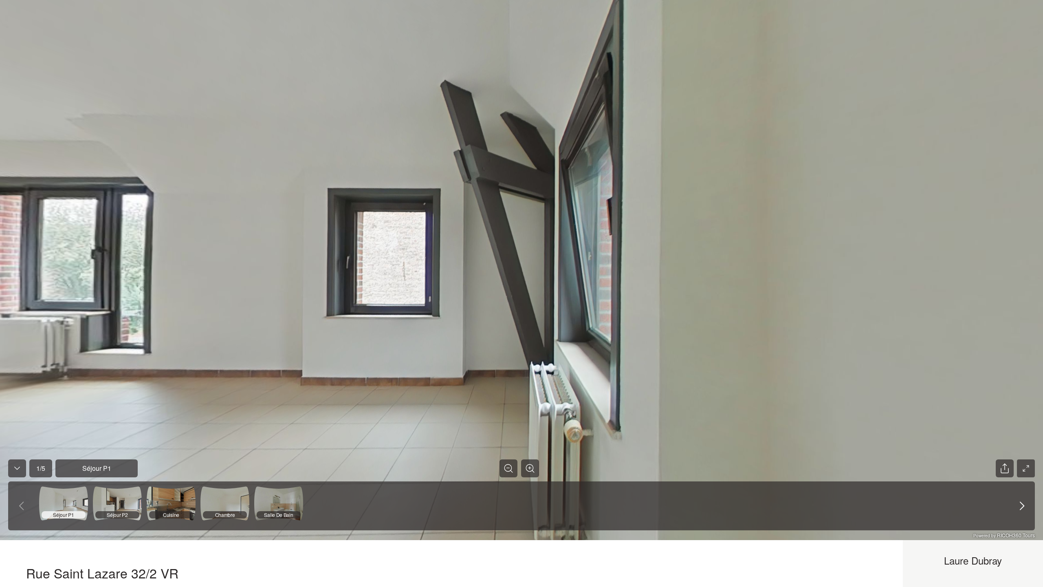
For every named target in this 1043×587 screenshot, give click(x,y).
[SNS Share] (1005, 468)
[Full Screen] (1026, 468)
